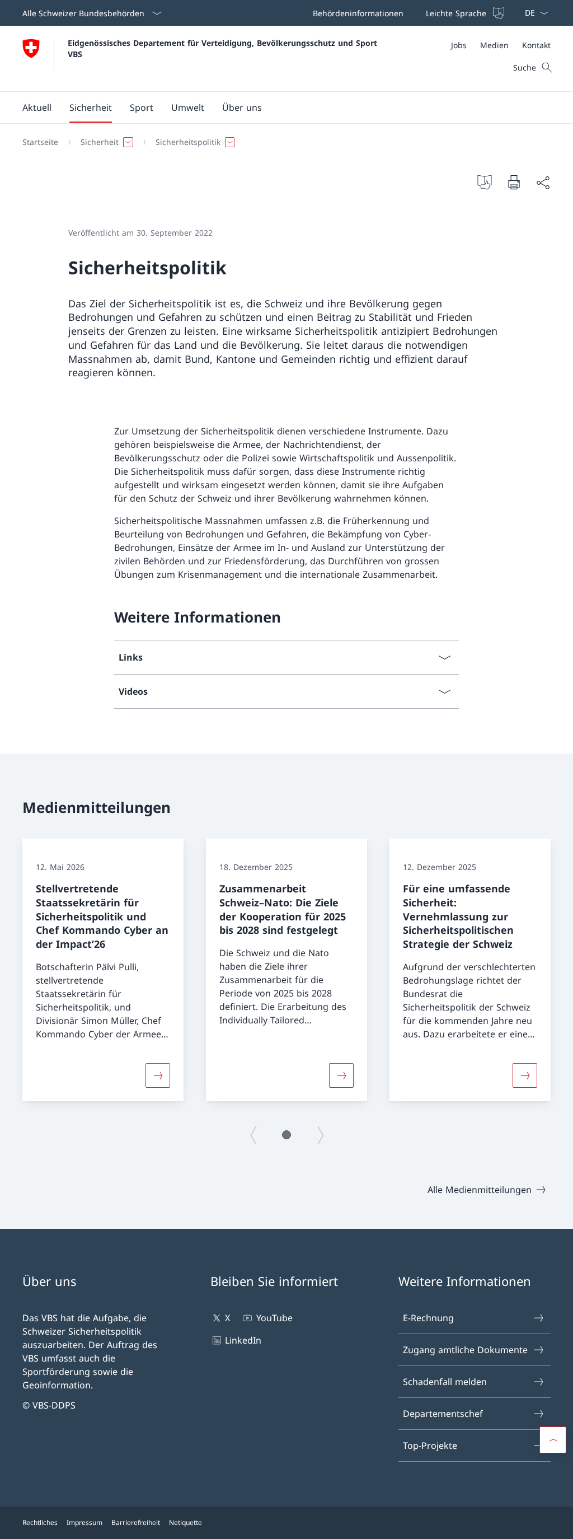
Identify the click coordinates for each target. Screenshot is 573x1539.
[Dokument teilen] (542, 182)
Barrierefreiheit (135, 1522)
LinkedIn (243, 1340)
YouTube (274, 1318)
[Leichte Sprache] (484, 182)
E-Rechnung (428, 1318)
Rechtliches (40, 1522)
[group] (103, 970)
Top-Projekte (430, 1445)
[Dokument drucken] (513, 182)
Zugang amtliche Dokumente (465, 1350)
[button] (36, 107)
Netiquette (185, 1522)
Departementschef (443, 1413)
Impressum (84, 1522)
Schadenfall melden (445, 1382)
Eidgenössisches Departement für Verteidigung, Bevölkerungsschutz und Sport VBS (224, 48)
